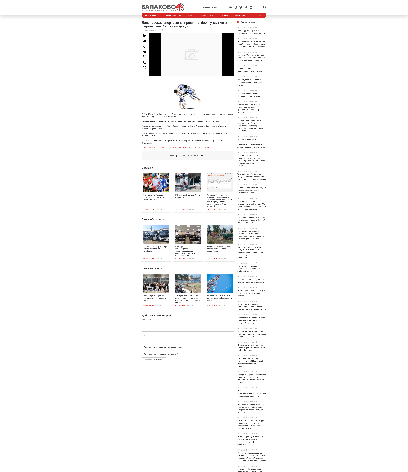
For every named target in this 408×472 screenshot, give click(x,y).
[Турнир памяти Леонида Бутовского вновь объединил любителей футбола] (156, 182)
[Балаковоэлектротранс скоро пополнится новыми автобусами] (156, 234)
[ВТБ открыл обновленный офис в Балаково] (188, 182)
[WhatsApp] (145, 67)
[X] (145, 57)
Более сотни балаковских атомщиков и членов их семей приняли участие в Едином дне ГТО (251, 306)
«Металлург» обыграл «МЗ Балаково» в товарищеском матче (154, 298)
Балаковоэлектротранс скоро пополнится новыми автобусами (155, 248)
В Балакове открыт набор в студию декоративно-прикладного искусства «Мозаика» (251, 190)
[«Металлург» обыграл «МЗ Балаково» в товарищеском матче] (156, 283)
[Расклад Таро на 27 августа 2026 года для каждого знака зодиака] (256, 276)
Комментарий (147, 319)
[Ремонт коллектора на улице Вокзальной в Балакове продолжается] (220, 234)
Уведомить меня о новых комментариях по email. (163, 347)
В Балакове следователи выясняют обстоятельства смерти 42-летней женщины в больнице (251, 220)
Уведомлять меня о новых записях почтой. (161, 354)
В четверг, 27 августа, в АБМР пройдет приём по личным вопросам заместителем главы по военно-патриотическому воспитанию (251, 252)
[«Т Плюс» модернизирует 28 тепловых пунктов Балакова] (255, 90)
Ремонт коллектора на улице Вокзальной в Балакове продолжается (218, 248)
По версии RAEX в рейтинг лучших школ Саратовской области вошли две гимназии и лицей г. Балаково (251, 44)
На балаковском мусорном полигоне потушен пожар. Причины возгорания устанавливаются (251, 393)
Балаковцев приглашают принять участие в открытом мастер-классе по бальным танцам (251, 334)
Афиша (190, 15)
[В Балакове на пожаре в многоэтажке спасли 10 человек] (255, 66)
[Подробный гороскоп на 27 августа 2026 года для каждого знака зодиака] (256, 287)
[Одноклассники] (145, 46)
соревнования (211, 147)
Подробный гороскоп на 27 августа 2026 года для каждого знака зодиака (251, 293)
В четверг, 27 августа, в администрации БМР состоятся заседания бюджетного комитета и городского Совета (185, 250)
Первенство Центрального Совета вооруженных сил (184, 147)
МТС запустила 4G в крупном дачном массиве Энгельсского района (219, 298)
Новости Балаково (151, 15)
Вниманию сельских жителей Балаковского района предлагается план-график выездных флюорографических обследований (250, 125)
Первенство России (157, 147)
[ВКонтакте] (145, 41)
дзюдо (145, 147)
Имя (143, 335)
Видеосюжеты (240, 15)
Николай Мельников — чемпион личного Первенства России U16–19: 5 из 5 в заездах (251, 347)
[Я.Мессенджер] (145, 35)
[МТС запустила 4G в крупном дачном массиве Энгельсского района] (220, 283)
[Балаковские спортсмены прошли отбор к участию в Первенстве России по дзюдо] (162, 30)
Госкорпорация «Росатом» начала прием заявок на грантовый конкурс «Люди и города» (251, 320)
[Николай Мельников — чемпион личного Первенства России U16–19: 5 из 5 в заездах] (256, 342)
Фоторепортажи (206, 15)
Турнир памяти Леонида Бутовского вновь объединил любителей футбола (155, 197)
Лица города (258, 15)
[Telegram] (145, 51)
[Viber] (145, 62)
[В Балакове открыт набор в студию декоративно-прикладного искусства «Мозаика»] (255, 184)
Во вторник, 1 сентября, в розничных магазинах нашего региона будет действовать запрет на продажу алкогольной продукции (251, 160)
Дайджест (224, 15)
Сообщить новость (210, 7)
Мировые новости (173, 15)
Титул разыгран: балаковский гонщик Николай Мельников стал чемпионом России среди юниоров (187, 299)
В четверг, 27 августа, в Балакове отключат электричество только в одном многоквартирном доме (251, 57)
